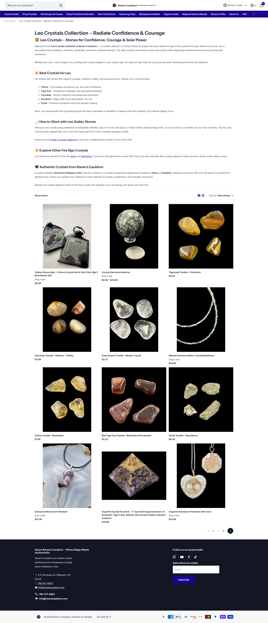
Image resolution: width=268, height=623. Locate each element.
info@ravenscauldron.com (51, 587)
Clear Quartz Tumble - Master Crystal (121, 355)
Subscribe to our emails (185, 563)
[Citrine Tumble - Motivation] (67, 399)
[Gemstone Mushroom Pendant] (67, 475)
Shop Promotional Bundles (80, 14)
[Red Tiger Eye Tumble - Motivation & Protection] (134, 399)
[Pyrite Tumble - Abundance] (201, 399)
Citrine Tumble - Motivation (49, 435)
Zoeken (61, 5)
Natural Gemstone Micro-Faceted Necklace (191, 355)
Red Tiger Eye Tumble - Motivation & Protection (127, 435)
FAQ (244, 14)
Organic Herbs (171, 14)
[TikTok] (195, 557)
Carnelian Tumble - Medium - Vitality (54, 355)
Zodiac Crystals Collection (63, 139)
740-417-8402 (45, 583)
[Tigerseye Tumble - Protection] (201, 236)
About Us (234, 14)
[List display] (203, 196)
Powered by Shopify (81, 617)
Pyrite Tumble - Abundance (183, 435)
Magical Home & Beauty (194, 14)
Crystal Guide (12, 14)
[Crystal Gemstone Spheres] (134, 236)
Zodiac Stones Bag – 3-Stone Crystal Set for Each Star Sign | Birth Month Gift (66, 274)
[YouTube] (181, 557)
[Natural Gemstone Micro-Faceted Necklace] (201, 319)
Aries (73, 156)
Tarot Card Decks (106, 14)
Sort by (213, 195)
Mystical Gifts (218, 14)
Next (230, 531)
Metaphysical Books (149, 14)
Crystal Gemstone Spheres (116, 272)
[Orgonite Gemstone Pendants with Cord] (201, 475)
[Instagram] (174, 557)
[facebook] (189, 557)
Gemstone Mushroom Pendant (51, 511)
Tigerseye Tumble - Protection (185, 272)
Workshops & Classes (52, 14)
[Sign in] (253, 5)
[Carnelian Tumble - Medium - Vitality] (67, 319)
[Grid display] (199, 196)
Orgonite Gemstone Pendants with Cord (190, 511)
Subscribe (184, 579)
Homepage (10, 21)
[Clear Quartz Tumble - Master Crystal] (134, 319)
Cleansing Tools (127, 14)
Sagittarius (86, 156)
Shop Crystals (29, 14)
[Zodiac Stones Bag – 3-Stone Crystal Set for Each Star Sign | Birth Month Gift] (67, 236)
